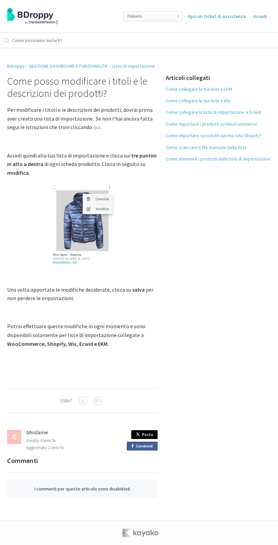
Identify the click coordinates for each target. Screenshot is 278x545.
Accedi (260, 16)
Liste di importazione (133, 66)
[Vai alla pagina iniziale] (32, 16)
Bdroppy (16, 66)
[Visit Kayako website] (141, 533)
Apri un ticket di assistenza (217, 16)
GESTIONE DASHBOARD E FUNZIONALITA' (68, 66)
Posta (147, 434)
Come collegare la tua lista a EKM (199, 89)
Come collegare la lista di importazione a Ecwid (213, 112)
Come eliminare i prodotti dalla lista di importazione (218, 159)
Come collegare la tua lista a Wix (198, 101)
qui (96, 127)
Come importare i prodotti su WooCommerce (211, 124)
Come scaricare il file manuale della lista (206, 147)
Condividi (145, 446)
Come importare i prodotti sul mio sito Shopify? (214, 135)
